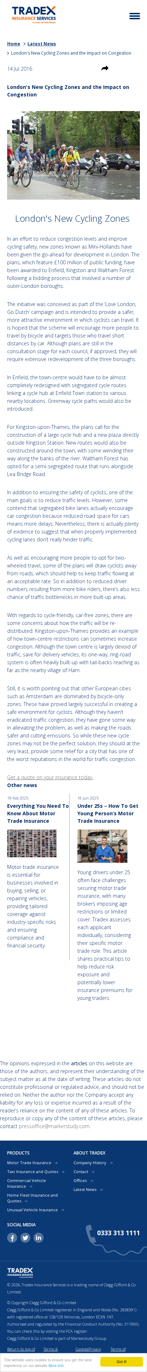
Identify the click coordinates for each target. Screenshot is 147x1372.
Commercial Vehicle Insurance (26, 1183)
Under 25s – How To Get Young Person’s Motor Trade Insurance (107, 813)
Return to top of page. (21, 1352)
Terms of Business (118, 1352)
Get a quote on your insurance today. (50, 777)
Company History (90, 1162)
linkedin (39, 1238)
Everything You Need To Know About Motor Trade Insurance (38, 813)
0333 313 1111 (118, 1232)
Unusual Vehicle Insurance (32, 1209)
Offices (80, 1180)
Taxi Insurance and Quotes (32, 1171)
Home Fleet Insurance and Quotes (32, 1197)
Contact (81, 1171)
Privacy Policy (94, 1352)
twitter (25, 1238)
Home (13, 44)
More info (56, 1365)
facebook (12, 1238)
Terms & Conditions (53, 1352)
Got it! (122, 1361)
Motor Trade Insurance (29, 1162)
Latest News (41, 44)
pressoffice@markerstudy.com (54, 1126)
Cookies (82, 1349)
